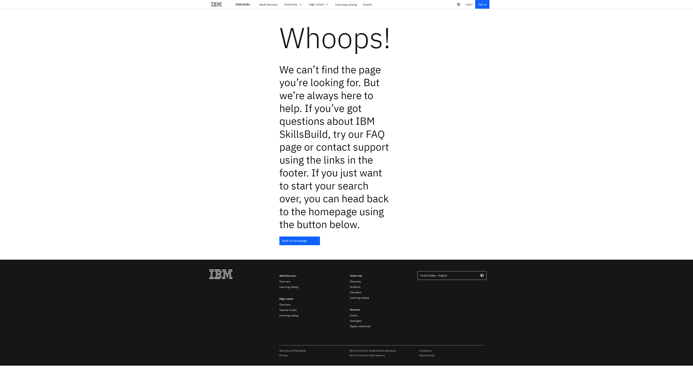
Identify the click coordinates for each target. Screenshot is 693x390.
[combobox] (452, 275)
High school (316, 4)
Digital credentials (360, 326)
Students (355, 287)
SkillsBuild (242, 4)
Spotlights (356, 320)
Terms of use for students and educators (372, 350)
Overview (284, 281)
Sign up (482, 4)
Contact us (425, 350)
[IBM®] (216, 4)
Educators (355, 292)
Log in (469, 4)
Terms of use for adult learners (367, 355)
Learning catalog (288, 287)
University (290, 4)
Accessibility (426, 355)
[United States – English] (458, 4)
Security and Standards (292, 350)
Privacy (283, 355)
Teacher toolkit (288, 310)
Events (354, 315)
